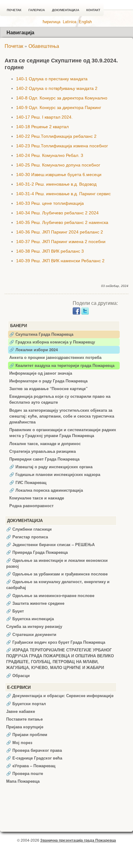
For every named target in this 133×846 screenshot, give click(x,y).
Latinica (69, 21)
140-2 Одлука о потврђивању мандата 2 (56, 88)
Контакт (93, 10)
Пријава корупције (24, 727)
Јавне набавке (20, 711)
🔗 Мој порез (19, 742)
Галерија (36, 10)
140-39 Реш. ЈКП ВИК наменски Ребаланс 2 (60, 260)
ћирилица (51, 21)
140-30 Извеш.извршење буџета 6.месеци (58, 174)
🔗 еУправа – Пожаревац (30, 765)
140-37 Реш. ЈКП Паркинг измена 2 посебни (60, 241)
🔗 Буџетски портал (26, 703)
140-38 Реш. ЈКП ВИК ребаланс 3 (50, 251)
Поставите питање (24, 719)
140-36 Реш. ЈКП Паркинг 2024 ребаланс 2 (59, 231)
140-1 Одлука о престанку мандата (52, 78)
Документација (65, 10)
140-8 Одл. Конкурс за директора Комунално (61, 97)
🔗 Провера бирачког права (34, 750)
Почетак (14, 10)
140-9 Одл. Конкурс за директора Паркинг (58, 107)
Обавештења (43, 45)
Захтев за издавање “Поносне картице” (48, 388)
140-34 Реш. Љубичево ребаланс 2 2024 (57, 212)
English (85, 21)
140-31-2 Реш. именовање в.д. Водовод (56, 184)
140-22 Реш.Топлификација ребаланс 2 (56, 136)
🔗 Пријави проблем (26, 734)
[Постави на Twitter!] (85, 310)
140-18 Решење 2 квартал (42, 126)
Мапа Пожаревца (23, 781)
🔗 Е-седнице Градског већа (34, 758)
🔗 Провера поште (24, 773)
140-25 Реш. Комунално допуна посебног (58, 164)
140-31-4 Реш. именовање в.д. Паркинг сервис (63, 193)
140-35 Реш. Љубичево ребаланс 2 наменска (62, 222)
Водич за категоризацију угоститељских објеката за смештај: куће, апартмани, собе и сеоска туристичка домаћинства (61, 416)
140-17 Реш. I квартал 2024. (44, 117)
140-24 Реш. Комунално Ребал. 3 (49, 155)
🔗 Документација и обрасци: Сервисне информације (60, 695)
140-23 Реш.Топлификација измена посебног (62, 145)
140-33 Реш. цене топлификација (50, 203)
